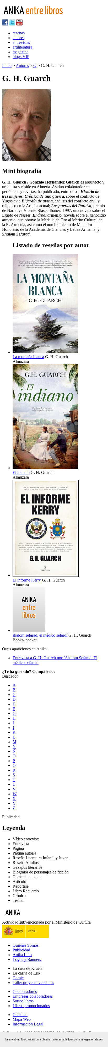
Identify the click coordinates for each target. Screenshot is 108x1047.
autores (18, 37)
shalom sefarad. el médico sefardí (40, 635)
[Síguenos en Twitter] (12, 24)
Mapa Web (22, 1019)
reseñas (19, 33)
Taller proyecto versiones (33, 982)
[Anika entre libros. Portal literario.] (36, 17)
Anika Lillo (22, 954)
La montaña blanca (28, 356)
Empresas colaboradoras (33, 996)
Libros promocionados (31, 1005)
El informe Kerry (27, 580)
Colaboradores (25, 991)
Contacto (20, 1014)
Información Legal (28, 1024)
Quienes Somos (26, 945)
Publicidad (21, 950)
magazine (20, 52)
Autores (22, 65)
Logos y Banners (27, 959)
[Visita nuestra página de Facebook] (5, 24)
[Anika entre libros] (29, 917)
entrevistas (21, 42)
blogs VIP (21, 56)
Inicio (7, 65)
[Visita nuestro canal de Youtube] (19, 24)
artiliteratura (22, 47)
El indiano (21, 472)
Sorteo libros (23, 1001)
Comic (18, 978)
